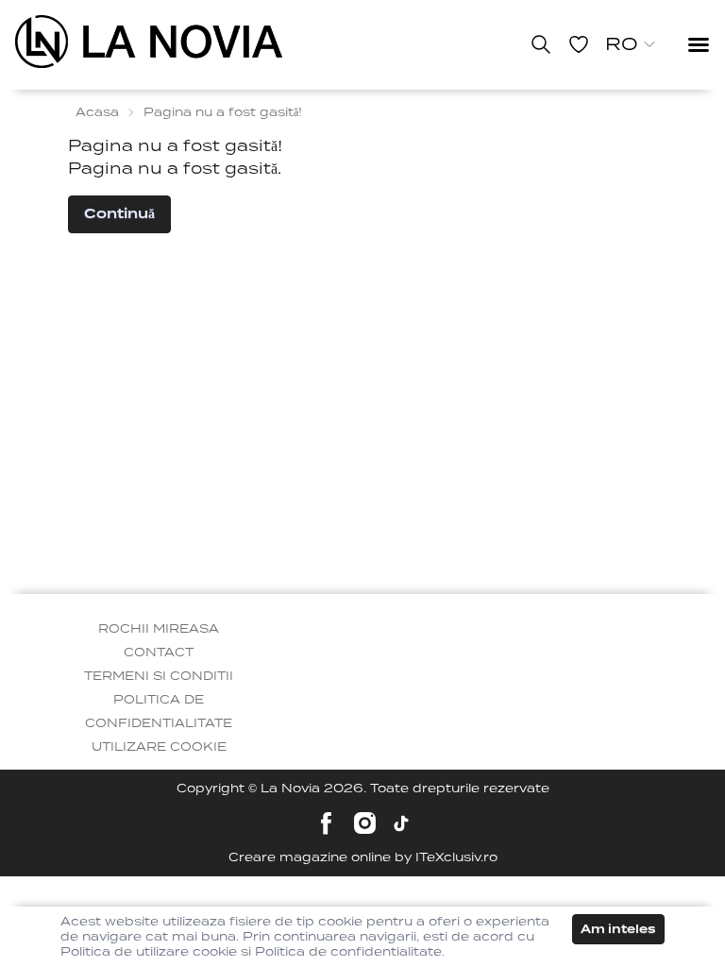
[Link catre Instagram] (365, 823)
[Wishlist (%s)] (578, 44)
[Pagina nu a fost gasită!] (148, 41)
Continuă (119, 213)
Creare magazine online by (362, 857)
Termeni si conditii (158, 676)
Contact (159, 652)
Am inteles (618, 929)
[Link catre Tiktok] (401, 823)
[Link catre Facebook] (326, 823)
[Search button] (541, 44)
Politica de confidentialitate (158, 711)
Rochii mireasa (158, 628)
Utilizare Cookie (159, 746)
